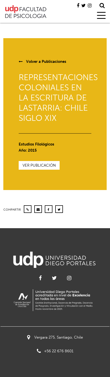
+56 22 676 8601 (58, 351)
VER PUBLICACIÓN (39, 165)
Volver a (45, 61)
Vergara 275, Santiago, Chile (58, 337)
